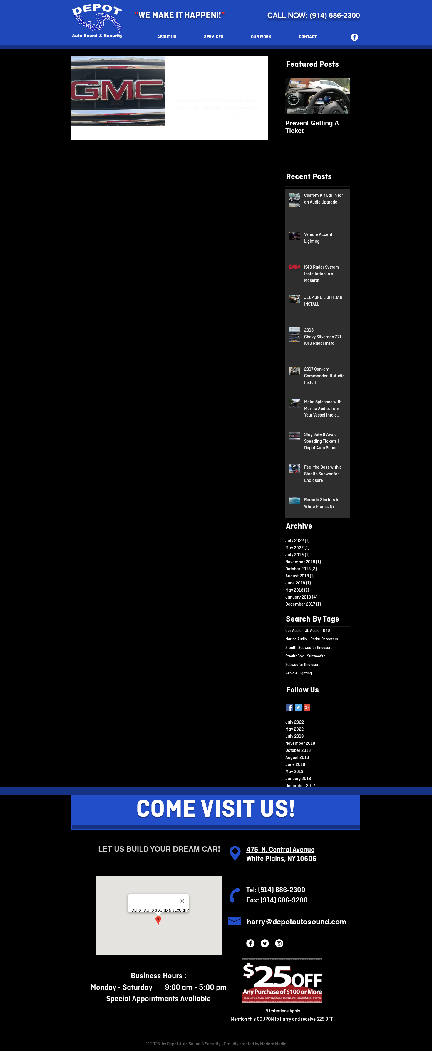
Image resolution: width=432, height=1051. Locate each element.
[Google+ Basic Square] (307, 707)
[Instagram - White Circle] (279, 943)
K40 (326, 630)
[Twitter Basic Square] (298, 707)
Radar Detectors (324, 639)
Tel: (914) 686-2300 (275, 890)
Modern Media (273, 1044)
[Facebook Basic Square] (289, 707)
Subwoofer (316, 656)
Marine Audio (296, 639)
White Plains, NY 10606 (281, 859)
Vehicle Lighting (298, 673)
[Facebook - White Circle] (354, 37)
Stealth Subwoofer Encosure (309, 647)
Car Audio (293, 630)
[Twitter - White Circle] (265, 943)
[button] (213, 37)
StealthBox (294, 656)
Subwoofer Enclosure (303, 664)
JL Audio (312, 630)
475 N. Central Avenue (280, 850)
